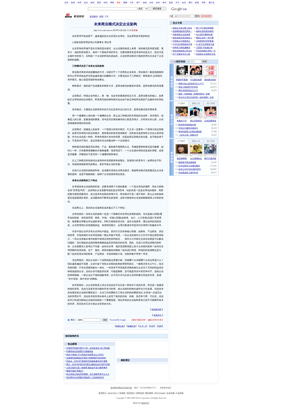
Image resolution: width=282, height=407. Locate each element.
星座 (171, 2)
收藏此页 (131, 326)
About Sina (112, 393)
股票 (99, 2)
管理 (101, 16)
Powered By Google (118, 320)
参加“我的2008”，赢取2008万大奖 (147, 320)
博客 (112, 2)
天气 (177, 2)
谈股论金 (120, 326)
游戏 (145, 2)
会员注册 (170, 393)
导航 (203, 2)
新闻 (73, 2)
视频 (125, 2)
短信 (184, 2)
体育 (79, 2)
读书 (158, 2)
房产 (138, 2)
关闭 (160, 326)
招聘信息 (140, 393)
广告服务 (122, 393)
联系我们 (131, 393)
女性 (151, 2)
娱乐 (86, 2)
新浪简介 (102, 393)
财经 (92, 2)
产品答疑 (180, 393)
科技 (106, 2)
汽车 (132, 2)
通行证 (211, 2)
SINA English (159, 393)
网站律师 (149, 393)
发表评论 (157, 315)
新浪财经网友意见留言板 (121, 388)
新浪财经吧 (156, 309)
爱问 (190, 2)
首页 (66, 2)
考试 (164, 2)
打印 (152, 326)
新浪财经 (94, 16)
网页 (73, 320)
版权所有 (145, 403)
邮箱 (197, 2)
